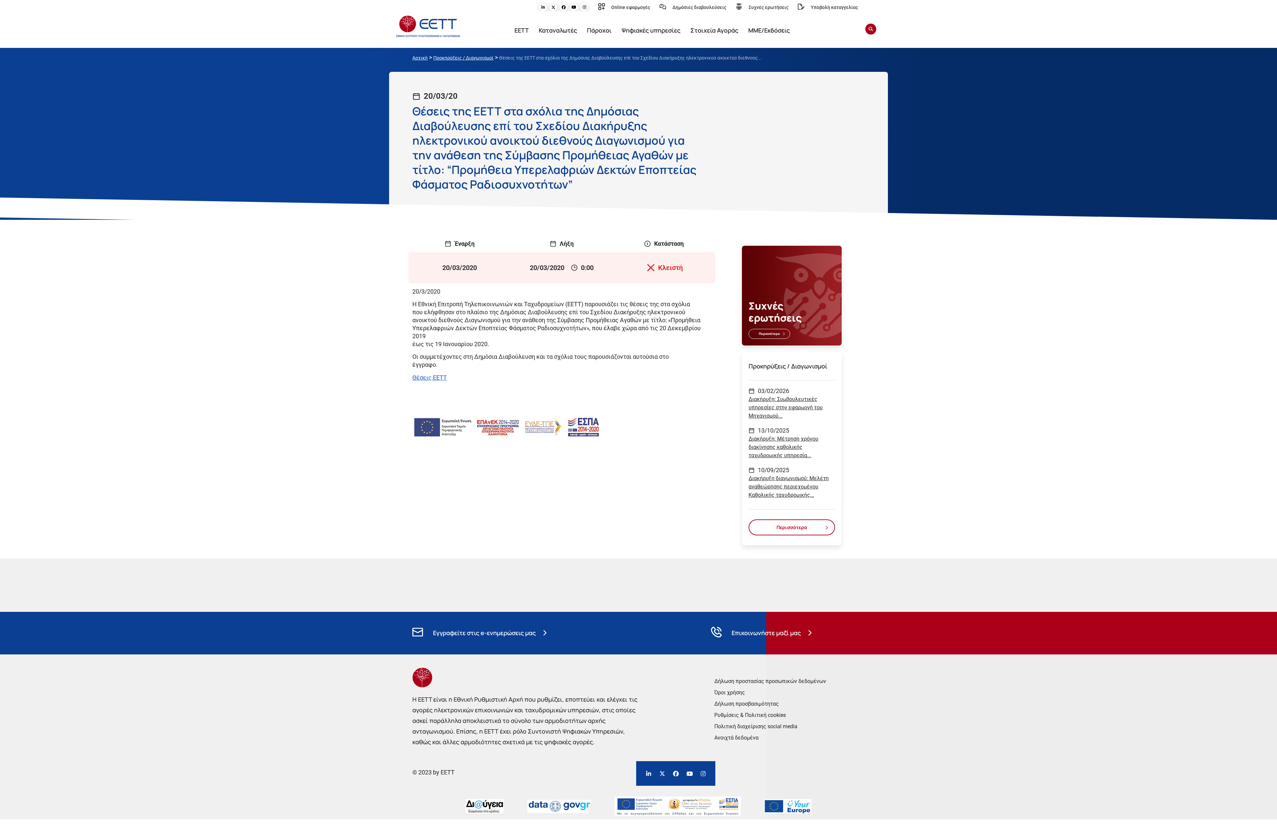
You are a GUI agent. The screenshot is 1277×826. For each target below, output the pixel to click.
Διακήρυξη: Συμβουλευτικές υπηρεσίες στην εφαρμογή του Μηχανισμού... (786, 407)
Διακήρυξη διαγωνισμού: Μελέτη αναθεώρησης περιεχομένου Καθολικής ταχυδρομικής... (789, 486)
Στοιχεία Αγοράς (714, 30)
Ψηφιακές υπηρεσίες (651, 30)
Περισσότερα (769, 334)
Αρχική (420, 58)
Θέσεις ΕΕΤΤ (429, 377)
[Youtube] (574, 7)
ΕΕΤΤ (521, 30)
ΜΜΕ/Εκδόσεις (769, 30)
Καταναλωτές (558, 30)
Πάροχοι (599, 30)
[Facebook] (564, 7)
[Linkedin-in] (543, 7)
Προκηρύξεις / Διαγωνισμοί (463, 58)
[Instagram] (584, 7)
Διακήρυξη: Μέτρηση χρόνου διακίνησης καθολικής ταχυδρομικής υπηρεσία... (783, 447)
